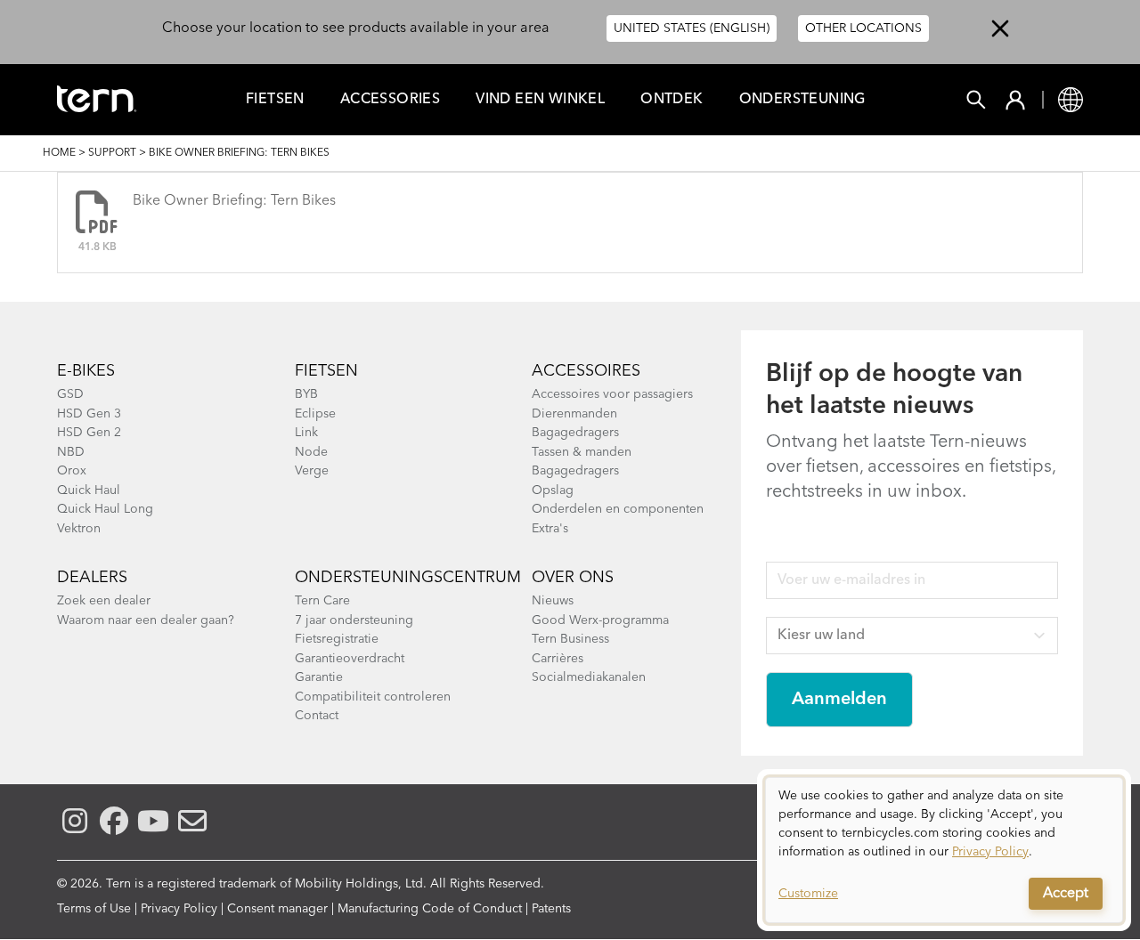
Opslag (553, 490)
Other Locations (863, 28)
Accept (1065, 894)
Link (306, 432)
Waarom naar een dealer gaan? (145, 620)
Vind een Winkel (540, 100)
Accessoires (586, 371)
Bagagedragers (575, 432)
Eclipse (315, 414)
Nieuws (553, 601)
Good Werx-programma (600, 620)
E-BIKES (86, 371)
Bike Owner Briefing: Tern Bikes (234, 201)
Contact (316, 715)
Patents (551, 909)
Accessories (390, 100)
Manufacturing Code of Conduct (430, 909)
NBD (71, 452)
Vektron (79, 529)
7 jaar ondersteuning (354, 620)
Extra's (550, 529)
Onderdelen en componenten (618, 509)
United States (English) (692, 28)
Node (311, 452)
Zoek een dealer (104, 601)
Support (112, 153)
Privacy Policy (179, 909)
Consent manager (277, 909)
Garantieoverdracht (349, 658)
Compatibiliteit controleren (373, 697)
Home (59, 153)
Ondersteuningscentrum (408, 578)
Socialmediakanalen (589, 677)
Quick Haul (88, 490)
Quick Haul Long (105, 509)
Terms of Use (94, 909)
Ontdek (671, 100)
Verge (312, 471)
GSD (70, 394)
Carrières (557, 658)
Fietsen (326, 371)
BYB (306, 394)
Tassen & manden (581, 452)
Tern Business (570, 639)
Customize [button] (808, 893)
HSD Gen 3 (89, 414)
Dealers (92, 578)
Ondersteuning (802, 100)
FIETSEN (275, 100)
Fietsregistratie (337, 639)
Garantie (319, 677)
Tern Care (322, 601)
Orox (71, 471)
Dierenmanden (574, 414)
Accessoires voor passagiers (612, 394)
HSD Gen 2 (89, 432)
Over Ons (573, 578)
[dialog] (944, 850)
